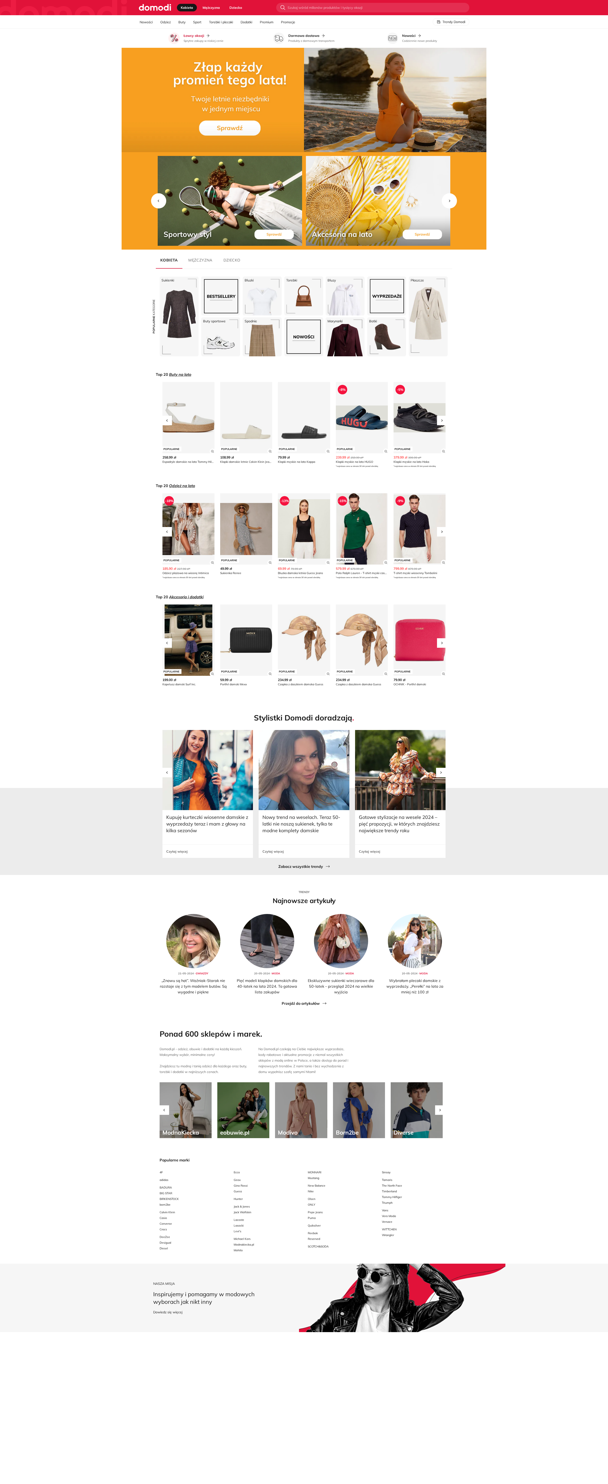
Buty (181, 22)
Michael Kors (242, 1239)
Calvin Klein (167, 1212)
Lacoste (239, 1220)
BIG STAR (166, 1193)
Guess (238, 1191)
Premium (266, 22)
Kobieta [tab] (187, 7)
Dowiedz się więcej (167, 1312)
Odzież (165, 22)
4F (161, 1172)
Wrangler (388, 1235)
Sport (197, 22)
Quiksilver (314, 1225)
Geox (237, 1180)
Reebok (313, 1233)
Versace (387, 1221)
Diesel (164, 1248)
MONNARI (314, 1172)
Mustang (313, 1178)
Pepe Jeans (315, 1212)
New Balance (316, 1185)
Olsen (311, 1199)
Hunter (238, 1199)
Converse (166, 1223)
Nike (311, 1191)
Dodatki (246, 22)
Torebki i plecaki (221, 22)
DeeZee (165, 1237)
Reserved (314, 1239)
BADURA (166, 1187)
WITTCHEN (389, 1229)
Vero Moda (389, 1216)
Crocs (163, 1229)
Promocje (288, 22)
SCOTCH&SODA (318, 1246)
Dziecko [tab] (235, 7)
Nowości (146, 22)
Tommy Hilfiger (392, 1197)
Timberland (389, 1191)
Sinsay (386, 1172)
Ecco (237, 1172)
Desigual (165, 1242)
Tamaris (387, 1180)
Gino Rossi (241, 1185)
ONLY (311, 1204)
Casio (163, 1218)
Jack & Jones (242, 1206)
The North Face (392, 1185)
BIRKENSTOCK (169, 1199)
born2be (165, 1204)
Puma (312, 1218)
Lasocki (239, 1225)
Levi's (237, 1231)
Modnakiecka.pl (244, 1244)
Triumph (387, 1202)
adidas (164, 1180)
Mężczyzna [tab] (211, 7)
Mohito (238, 1250)
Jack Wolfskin (242, 1212)
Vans (385, 1210)
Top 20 (173, 374)
